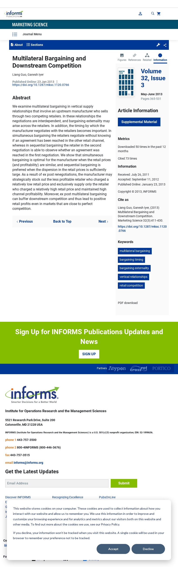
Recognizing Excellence (67, 497)
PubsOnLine (107, 497)
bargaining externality (134, 268)
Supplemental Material (139, 122)
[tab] (122, 58)
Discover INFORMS (18, 497)
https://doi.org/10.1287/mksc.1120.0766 (40, 85)
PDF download (128, 303)
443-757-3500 (26, 440)
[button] (158, 44)
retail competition (131, 285)
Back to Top (62, 221)
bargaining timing (131, 259)
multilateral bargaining (135, 251)
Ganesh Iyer (36, 74)
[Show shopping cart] (158, 14)
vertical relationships (133, 276)
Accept (113, 549)
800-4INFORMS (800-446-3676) (39, 447)
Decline (148, 549)
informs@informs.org (28, 462)
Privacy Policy (110, 524)
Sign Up (89, 354)
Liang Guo (19, 74)
